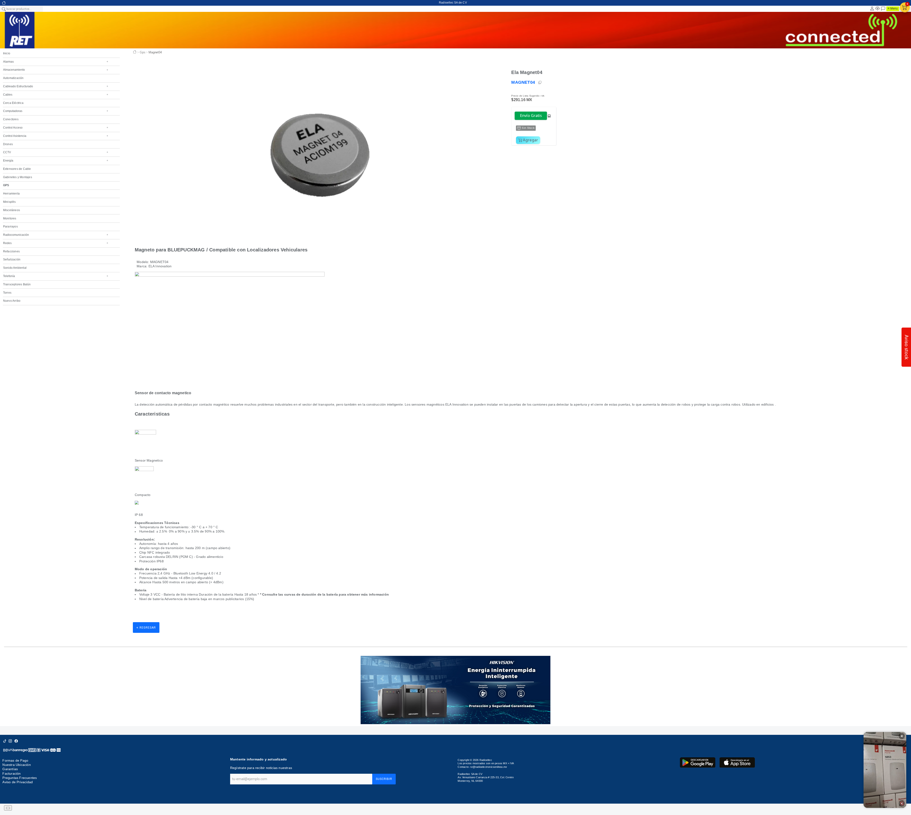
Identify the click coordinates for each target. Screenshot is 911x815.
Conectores (11, 119)
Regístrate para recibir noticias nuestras (261, 768)
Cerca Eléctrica (13, 103)
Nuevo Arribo (11, 300)
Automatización (13, 78)
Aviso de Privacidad (17, 782)
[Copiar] (540, 82)
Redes (55, 243)
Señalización (11, 259)
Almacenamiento (55, 69)
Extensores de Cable (17, 169)
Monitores (9, 218)
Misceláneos (11, 210)
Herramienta (11, 193)
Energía (55, 160)
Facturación (11, 773)
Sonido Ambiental (15, 267)
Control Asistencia (55, 136)
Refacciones (11, 251)
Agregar (530, 140)
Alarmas (55, 61)
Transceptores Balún (17, 284)
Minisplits (9, 202)
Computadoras (55, 111)
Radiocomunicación (55, 234)
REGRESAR (146, 627)
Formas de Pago (15, 760)
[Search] (3, 9)
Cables (55, 94)
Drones (8, 144)
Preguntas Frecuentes (19, 778)
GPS (6, 185)
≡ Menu (893, 8)
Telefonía (55, 276)
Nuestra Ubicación (16, 765)
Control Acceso (55, 127)
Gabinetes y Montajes (17, 177)
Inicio (6, 53)
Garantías (10, 769)
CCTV (55, 152)
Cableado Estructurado (55, 86)
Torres (7, 292)
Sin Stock (528, 128)
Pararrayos (10, 226)
